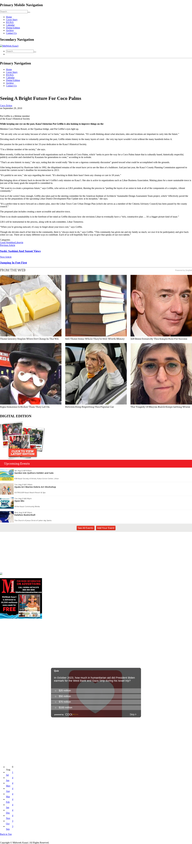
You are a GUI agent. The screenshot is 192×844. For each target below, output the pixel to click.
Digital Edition (13, 27)
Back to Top (6, 834)
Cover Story (12, 19)
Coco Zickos (6, 105)
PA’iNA (10, 22)
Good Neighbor (7, 242)
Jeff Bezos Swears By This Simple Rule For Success (158, 339)
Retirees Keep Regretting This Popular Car (89, 407)
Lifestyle (19, 242)
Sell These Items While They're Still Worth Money (95, 339)
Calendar (10, 25)
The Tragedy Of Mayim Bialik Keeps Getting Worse (160, 407)
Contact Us (11, 33)
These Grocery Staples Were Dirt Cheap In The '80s (29, 339)
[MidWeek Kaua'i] (9, 46)
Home (9, 17)
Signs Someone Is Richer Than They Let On (25, 407)
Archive (10, 30)
